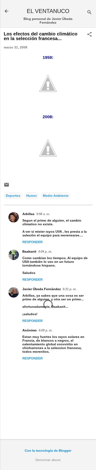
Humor (31, 195)
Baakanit (29, 251)
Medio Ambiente (56, 195)
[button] (89, 35)
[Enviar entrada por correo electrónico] (6, 186)
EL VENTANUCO (48, 11)
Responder (32, 242)
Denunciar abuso (48, 460)
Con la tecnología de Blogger (48, 450)
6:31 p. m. (70, 289)
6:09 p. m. (46, 330)
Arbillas (28, 214)
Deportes (13, 195)
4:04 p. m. (45, 251)
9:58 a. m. (43, 214)
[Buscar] (89, 13)
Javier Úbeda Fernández (41, 289)
